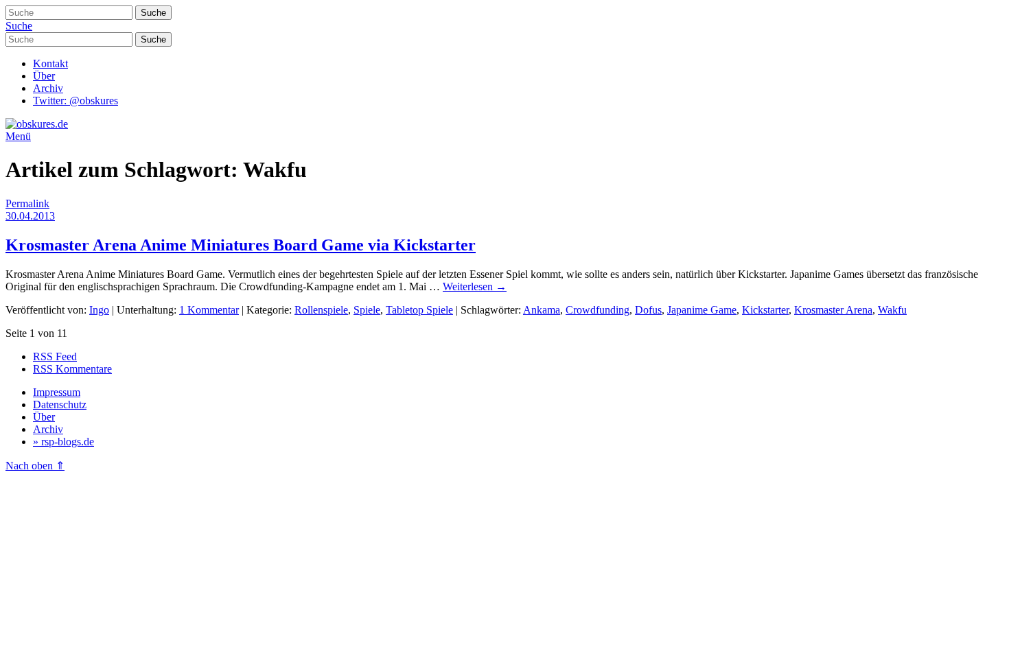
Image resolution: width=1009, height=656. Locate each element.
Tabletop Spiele (419, 310)
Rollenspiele (321, 310)
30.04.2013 (30, 216)
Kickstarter (765, 310)
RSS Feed (55, 356)
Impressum (56, 392)
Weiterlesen (475, 286)
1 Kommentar (209, 310)
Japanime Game (702, 310)
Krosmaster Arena (833, 310)
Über (44, 76)
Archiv (48, 88)
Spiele (366, 310)
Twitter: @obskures (75, 100)
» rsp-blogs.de (63, 441)
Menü (18, 136)
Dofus (648, 310)
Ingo (99, 310)
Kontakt (50, 63)
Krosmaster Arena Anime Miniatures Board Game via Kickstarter (240, 245)
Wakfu (892, 310)
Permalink (27, 203)
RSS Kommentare (72, 369)
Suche (18, 26)
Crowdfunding (597, 310)
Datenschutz (59, 404)
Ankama (541, 310)
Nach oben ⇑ (35, 465)
